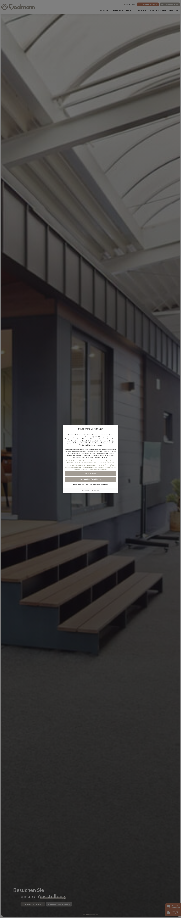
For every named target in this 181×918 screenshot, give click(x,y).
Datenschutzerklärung (100, 457)
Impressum (96, 490)
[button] (90, 473)
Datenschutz (86, 490)
